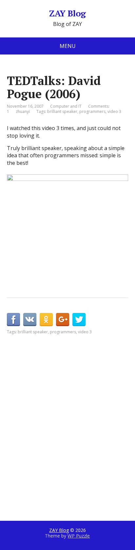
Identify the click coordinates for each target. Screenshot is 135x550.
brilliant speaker (62, 111)
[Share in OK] (46, 319)
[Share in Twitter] (79, 319)
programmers (92, 111)
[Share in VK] (29, 319)
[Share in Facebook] (13, 319)
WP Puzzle (79, 536)
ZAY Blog (67, 13)
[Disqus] (67, 417)
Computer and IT (66, 106)
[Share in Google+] (62, 319)
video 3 (114, 111)
